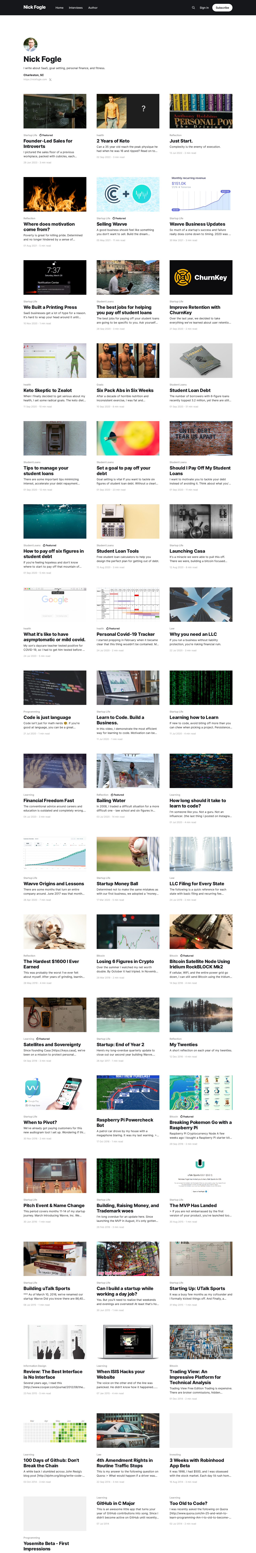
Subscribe (222, 7)
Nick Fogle (35, 7)
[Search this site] (193, 7)
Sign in (204, 7)
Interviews (76, 7)
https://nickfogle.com (35, 79)
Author (93, 7)
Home (59, 7)
